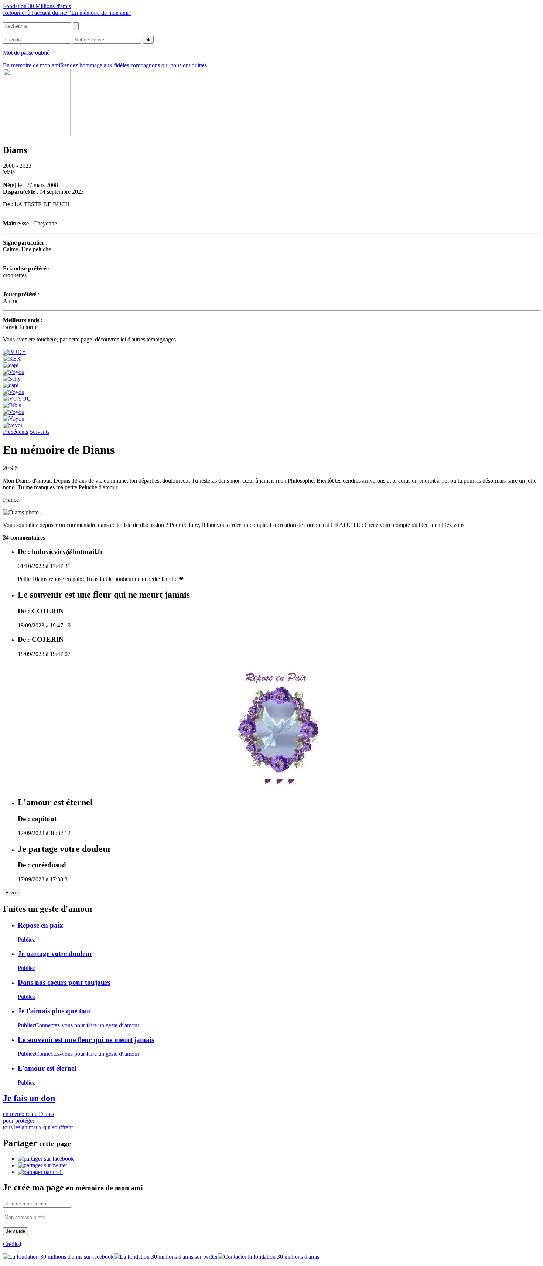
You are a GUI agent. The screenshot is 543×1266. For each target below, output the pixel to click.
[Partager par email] (40, 1172)
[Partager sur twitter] (42, 1165)
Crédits (11, 1244)
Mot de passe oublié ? (28, 53)
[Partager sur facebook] (46, 1159)
